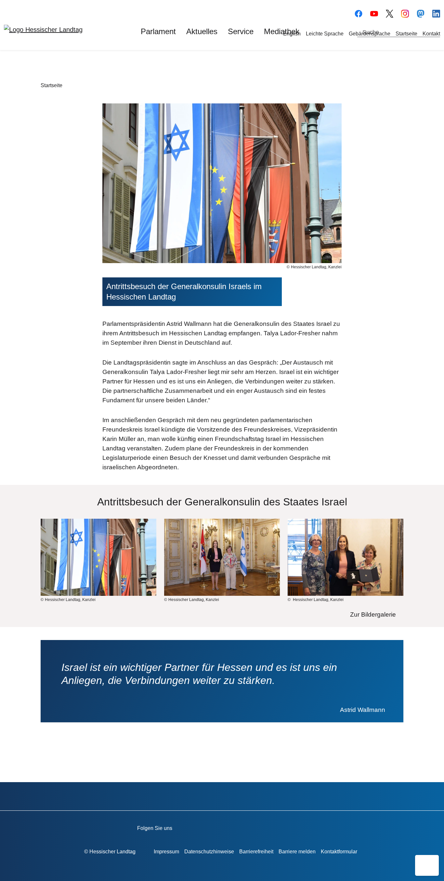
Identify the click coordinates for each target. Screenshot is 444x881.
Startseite (406, 33)
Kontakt (431, 33)
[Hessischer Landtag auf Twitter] (246, 827)
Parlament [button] (158, 31)
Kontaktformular (339, 851)
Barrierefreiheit (256, 851)
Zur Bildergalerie (373, 614)
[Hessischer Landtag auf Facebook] (208, 827)
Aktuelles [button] (201, 31)
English (292, 33)
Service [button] (241, 31)
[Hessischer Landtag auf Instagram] (264, 827)
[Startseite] (43, 29)
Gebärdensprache (369, 33)
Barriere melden (297, 851)
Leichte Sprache (325, 33)
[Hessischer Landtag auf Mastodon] (420, 13)
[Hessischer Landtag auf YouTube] (374, 13)
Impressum (166, 851)
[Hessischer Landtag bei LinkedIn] (301, 827)
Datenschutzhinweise (209, 851)
